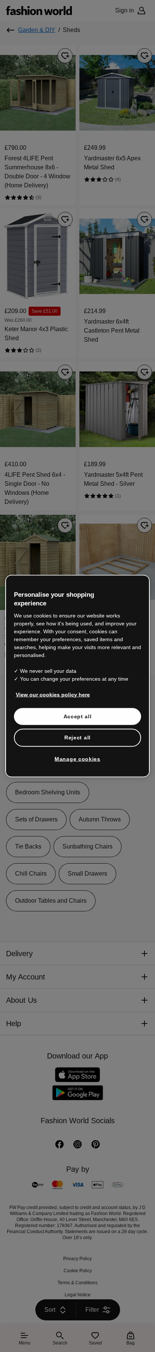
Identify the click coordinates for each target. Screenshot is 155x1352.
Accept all (77, 707)
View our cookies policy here (49, 686)
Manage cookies (77, 750)
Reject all (77, 729)
